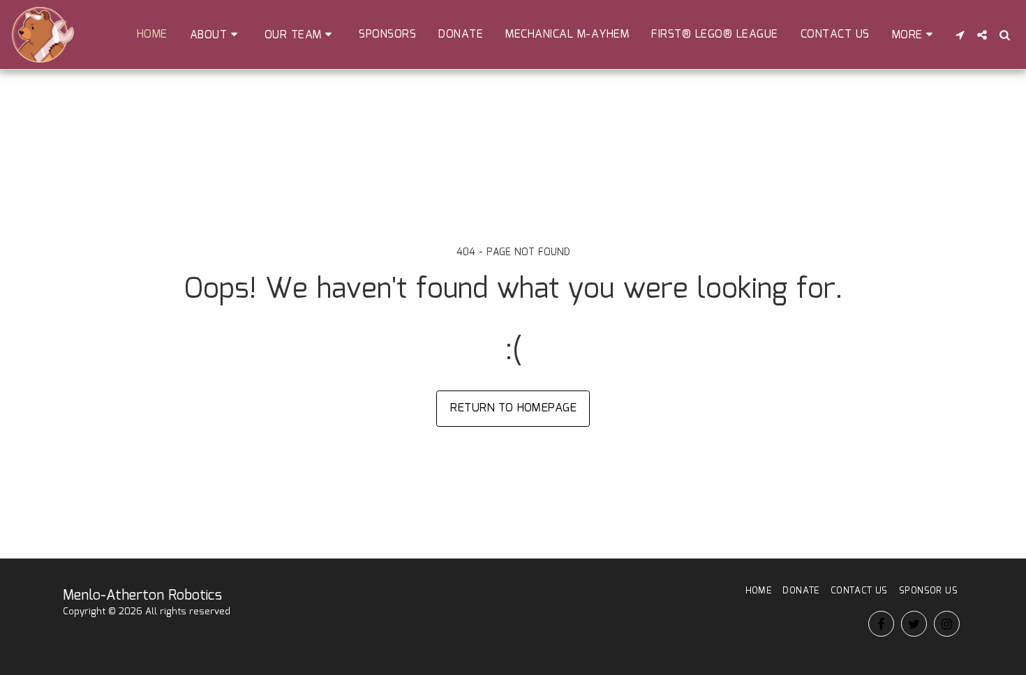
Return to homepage (513, 408)
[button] (216, 35)
